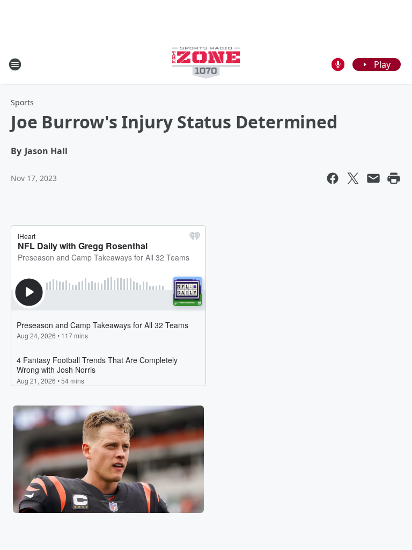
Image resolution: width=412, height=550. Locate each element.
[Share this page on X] (352, 178)
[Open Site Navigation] (15, 64)
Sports (22, 102)
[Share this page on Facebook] (332, 178)
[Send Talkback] (338, 64)
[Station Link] (206, 64)
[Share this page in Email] (373, 178)
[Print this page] (393, 178)
